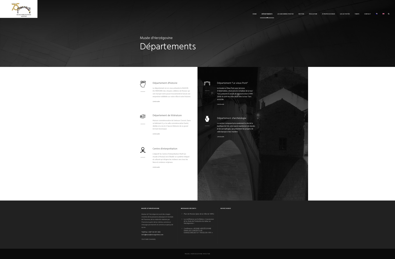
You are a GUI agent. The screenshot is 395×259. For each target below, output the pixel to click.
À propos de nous (328, 14)
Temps (357, 14)
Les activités (345, 14)
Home (255, 14)
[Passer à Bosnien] (377, 15)
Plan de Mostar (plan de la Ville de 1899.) (199, 214)
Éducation (313, 14)
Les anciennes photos (285, 14)
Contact (367, 14)
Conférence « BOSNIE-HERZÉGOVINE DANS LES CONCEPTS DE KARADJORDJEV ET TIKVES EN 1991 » (198, 231)
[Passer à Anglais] (383, 15)
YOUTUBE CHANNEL (148, 239)
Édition (301, 14)
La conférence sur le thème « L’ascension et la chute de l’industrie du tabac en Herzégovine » (199, 221)
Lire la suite (156, 101)
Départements (267, 14)
